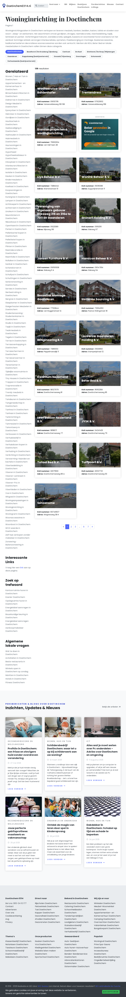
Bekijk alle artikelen (110, 707)
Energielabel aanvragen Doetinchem (17, 623)
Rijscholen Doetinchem (46, 903)
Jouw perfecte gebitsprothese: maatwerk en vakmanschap (18, 832)
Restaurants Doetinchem (76, 903)
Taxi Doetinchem (43, 909)
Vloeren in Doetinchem (16, 472)
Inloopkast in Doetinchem (17, 162)
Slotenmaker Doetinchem (77, 966)
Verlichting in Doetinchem (18, 455)
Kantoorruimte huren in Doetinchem (16, 592)
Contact (120, 4)
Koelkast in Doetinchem (16, 186)
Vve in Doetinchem (14, 493)
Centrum (66, 52)
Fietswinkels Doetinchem (47, 906)
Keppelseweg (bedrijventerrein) (35, 56)
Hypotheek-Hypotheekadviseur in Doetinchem (15, 155)
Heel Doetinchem (14, 52)
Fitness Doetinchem (15, 682)
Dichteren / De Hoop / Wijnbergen (101, 52)
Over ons (9, 912)
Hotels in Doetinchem (15, 678)
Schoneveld (96, 56)
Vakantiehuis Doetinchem (106, 925)
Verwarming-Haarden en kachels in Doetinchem (17, 460)
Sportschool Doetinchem (47, 957)
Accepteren (110, 992)
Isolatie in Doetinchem (16, 172)
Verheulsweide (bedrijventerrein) (21, 61)
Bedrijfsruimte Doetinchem (107, 957)
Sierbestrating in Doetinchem (13, 294)
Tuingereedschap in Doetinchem (14, 404)
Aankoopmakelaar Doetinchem (14, 629)
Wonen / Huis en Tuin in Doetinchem (16, 78)
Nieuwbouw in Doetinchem (18, 221)
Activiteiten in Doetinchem (18, 658)
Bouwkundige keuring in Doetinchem (16, 616)
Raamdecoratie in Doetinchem (14, 252)
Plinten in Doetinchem (16, 246)
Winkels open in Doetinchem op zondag (16, 670)
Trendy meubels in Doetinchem (14, 394)
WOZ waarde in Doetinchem (12, 530)
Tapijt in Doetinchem (15, 326)
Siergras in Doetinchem (16, 299)
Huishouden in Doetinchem (18, 134)
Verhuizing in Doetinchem (17, 451)
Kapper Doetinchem (45, 912)
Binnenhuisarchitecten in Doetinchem (17, 95)
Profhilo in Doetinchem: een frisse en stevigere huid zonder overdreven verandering (23, 753)
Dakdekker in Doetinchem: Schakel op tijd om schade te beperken (102, 829)
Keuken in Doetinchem (16, 176)
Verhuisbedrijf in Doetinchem (13, 439)
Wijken (72, 4)
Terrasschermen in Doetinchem (14, 353)
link (21, 567)
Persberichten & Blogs (98, 5)
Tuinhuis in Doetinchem (16, 413)
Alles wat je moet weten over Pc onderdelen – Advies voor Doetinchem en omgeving (102, 750)
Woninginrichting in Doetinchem (14, 509)
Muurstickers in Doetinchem (12, 217)
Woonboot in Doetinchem (17, 524)
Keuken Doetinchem (45, 941)
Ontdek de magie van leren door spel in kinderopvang (60, 828)
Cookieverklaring (13, 915)
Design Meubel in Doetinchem (13, 105)
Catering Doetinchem (75, 906)
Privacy (9, 922)
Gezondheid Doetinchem (47, 915)
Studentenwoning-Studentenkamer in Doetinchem (14, 316)
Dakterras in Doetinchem (17, 99)
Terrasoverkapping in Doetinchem (15, 346)
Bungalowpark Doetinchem (107, 928)
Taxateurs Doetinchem (16, 947)
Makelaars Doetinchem (16, 957)
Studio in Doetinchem (15, 323)
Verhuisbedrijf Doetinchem (77, 931)
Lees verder (15, 789)
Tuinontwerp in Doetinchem (12, 429)
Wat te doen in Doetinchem (12, 653)
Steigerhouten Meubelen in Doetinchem (18, 308)
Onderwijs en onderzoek (62, 820)
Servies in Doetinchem (16, 288)
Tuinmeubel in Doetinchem (18, 423)
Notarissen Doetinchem (16, 944)
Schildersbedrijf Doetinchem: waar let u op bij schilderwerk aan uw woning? (62, 750)
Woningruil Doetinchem (105, 941)
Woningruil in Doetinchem (17, 514)
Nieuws (110, 4)
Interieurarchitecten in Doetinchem (16, 167)
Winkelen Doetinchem (104, 903)
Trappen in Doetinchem (17, 382)
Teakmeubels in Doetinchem (13, 332)
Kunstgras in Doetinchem (17, 196)
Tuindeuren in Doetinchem (18, 399)
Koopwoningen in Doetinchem (13, 192)
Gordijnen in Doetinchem (17, 117)
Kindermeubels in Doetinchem (13, 181)
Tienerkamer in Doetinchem (12, 366)
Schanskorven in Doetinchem (13, 269)
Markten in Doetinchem (16, 675)
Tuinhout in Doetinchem (16, 409)
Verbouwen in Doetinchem (18, 434)
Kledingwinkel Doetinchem (48, 947)
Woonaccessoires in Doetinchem (15, 519)
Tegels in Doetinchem (15, 337)
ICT (88, 741)
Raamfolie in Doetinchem (17, 256)
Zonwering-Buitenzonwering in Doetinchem (14, 544)
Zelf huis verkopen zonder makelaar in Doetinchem (17, 536)
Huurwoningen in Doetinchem (13, 147)
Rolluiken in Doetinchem (17, 260)
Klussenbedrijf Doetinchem (18, 941)
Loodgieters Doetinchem (76, 922)
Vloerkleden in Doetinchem (18, 489)
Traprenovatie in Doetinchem (13, 387)
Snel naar (53, 4)
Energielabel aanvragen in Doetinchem (18, 609)
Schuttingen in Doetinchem (18, 278)
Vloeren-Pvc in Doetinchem (12, 484)
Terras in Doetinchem (15, 340)
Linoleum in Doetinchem (17, 211)
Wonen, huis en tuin (59, 741)
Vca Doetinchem (43, 944)
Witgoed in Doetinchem (16, 496)
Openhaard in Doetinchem (18, 225)
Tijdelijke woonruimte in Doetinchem (16, 373)
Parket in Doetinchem (16, 229)
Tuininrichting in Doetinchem (12, 419)
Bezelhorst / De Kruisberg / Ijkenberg (42, 52)
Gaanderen (12, 56)
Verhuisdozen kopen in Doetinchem (16, 446)
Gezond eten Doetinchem (47, 922)
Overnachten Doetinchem (107, 922)
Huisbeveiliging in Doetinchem (13, 130)
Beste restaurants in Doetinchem (15, 663)
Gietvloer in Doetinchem (17, 114)
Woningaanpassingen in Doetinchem (16, 502)
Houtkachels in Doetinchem (12, 123)
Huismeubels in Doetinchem (12, 140)
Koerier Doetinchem (15, 597)
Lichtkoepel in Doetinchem (18, 204)
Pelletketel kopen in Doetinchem (15, 241)
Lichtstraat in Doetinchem (18, 207)
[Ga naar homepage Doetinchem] (16, 6)
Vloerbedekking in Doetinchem (14, 467)
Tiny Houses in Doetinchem (18, 378)
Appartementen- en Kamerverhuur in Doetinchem (15, 86)
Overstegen (81, 56)
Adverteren (11, 909)
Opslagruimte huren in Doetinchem (16, 602)
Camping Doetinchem (104, 919)
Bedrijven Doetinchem (83, 5)
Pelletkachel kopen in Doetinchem (15, 234)
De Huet (78, 52)
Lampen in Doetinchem (16, 200)
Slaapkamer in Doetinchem (18, 302)
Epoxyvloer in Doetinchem (18, 110)
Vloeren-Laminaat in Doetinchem (15, 478)
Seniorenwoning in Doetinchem (14, 283)
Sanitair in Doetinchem (16, 264)
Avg (7, 919)
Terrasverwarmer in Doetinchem (15, 360)
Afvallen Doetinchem (45, 919)
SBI (65, 4)
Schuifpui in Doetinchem (17, 274)
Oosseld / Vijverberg (62, 56)
